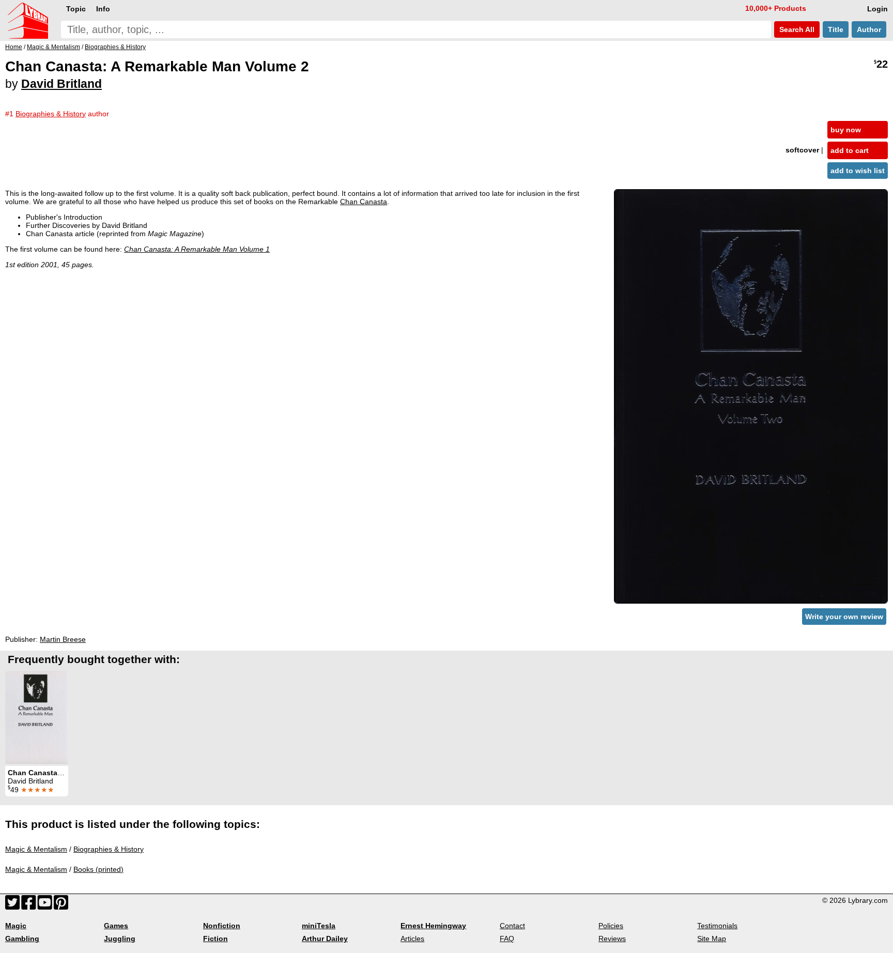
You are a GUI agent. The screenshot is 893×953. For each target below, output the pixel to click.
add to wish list (857, 170)
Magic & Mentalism (36, 849)
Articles (412, 938)
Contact (512, 925)
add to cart (849, 150)
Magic (15, 925)
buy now (845, 130)
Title (835, 29)
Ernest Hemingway (433, 925)
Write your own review (844, 616)
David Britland (61, 83)
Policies (610, 925)
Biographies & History (108, 849)
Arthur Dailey (325, 938)
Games (116, 925)
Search (795, 29)
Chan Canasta (363, 201)
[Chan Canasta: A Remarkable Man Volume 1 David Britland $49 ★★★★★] (36, 717)
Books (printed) (98, 869)
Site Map (711, 938)
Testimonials (717, 925)
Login (877, 9)
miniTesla (318, 925)
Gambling (22, 938)
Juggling (119, 938)
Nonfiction (221, 925)
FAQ (507, 938)
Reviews (612, 938)
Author (869, 29)
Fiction (215, 938)
